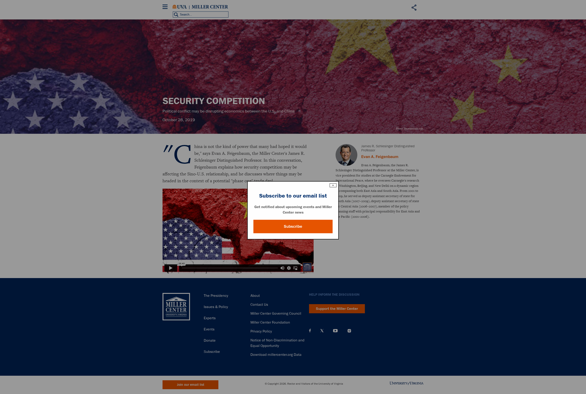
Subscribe (293, 226)
